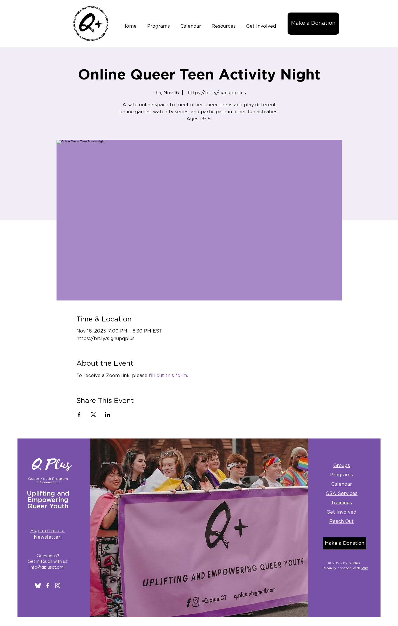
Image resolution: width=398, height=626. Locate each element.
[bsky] (37, 585)
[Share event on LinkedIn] (107, 414)
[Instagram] (57, 585)
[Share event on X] (93, 414)
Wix (364, 568)
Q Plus (51, 464)
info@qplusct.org (47, 567)
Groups (341, 465)
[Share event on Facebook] (79, 414)
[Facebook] (47, 585)
